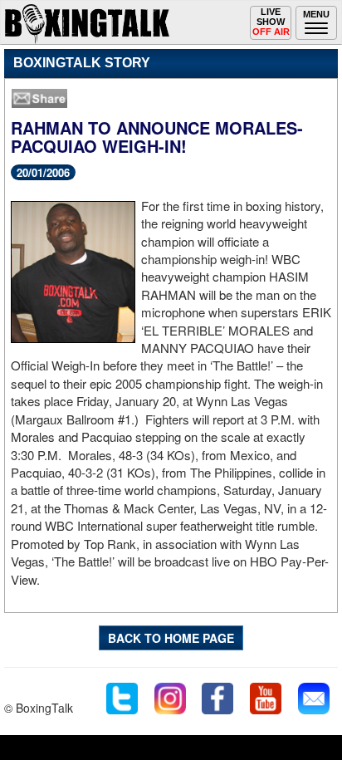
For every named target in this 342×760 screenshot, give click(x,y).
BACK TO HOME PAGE (171, 638)
